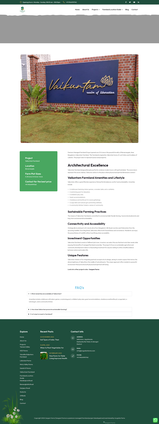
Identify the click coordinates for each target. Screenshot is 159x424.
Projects (95, 10)
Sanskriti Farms (25, 368)
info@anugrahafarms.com (86, 351)
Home (77, 10)
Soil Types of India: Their (49, 340)
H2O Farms (24, 351)
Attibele (23, 396)
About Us (85, 10)
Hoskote (23, 392)
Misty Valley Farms (26, 364)
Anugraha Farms (119, 418)
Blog (127, 10)
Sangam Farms (94, 269)
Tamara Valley (25, 347)
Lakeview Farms (25, 361)
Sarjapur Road (25, 388)
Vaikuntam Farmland (27, 372)
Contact (134, 10)
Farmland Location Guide (111, 10)
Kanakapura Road (26, 380)
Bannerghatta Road (26, 384)
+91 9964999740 (71, 2)
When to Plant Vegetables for (52, 348)
